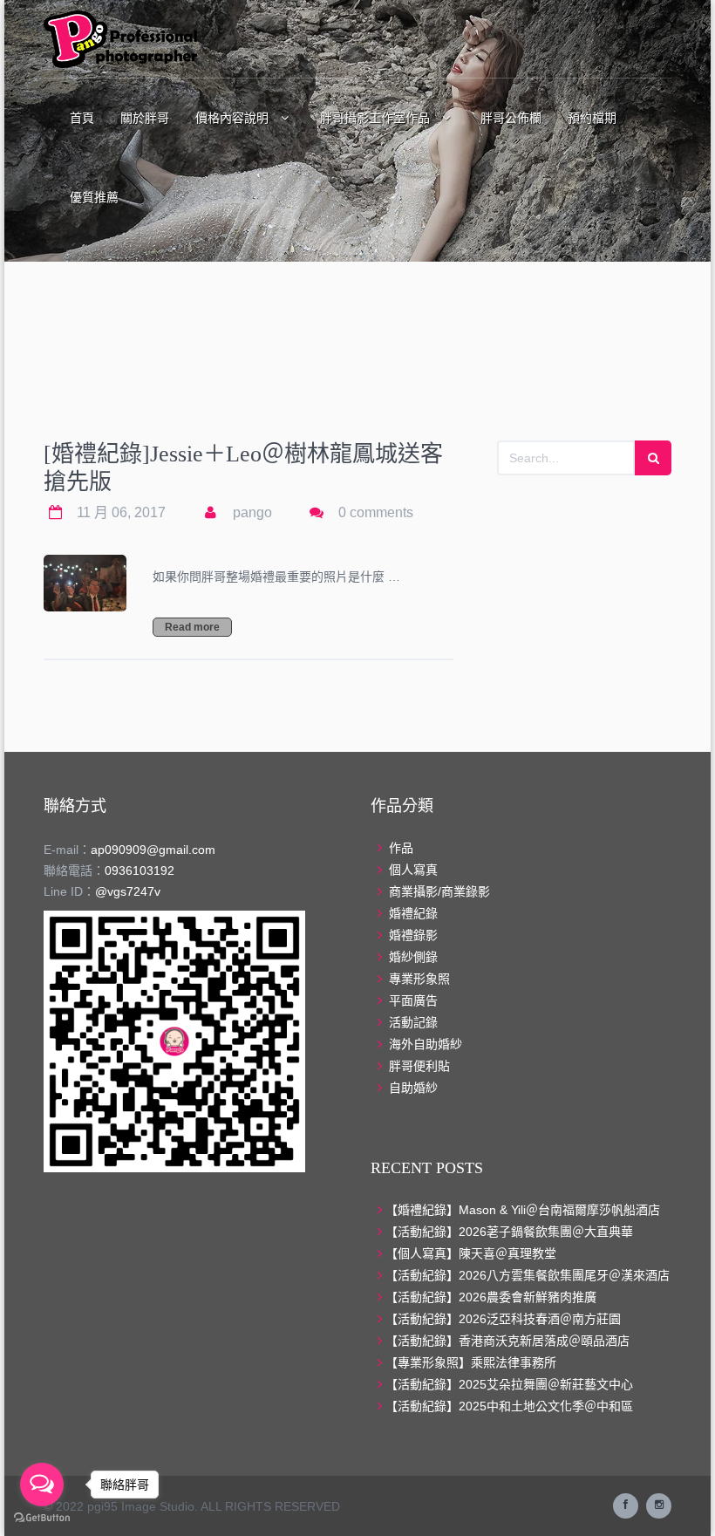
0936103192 (139, 870)
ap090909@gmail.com (153, 850)
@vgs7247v (127, 891)
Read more (192, 627)
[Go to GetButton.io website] (42, 1518)
